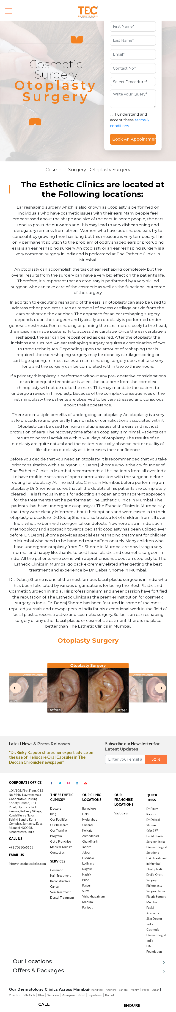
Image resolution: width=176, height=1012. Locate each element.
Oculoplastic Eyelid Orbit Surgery (154, 874)
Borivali (110, 995)
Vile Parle (29, 995)
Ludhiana (88, 863)
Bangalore (89, 808)
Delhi (85, 814)
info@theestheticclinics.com (27, 863)
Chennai (87, 825)
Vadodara (121, 813)
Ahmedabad (90, 836)
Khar (41, 995)
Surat (85, 891)
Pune (85, 880)
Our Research (59, 825)
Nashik (86, 874)
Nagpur (87, 869)
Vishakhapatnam (93, 896)
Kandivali (97, 989)
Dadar (155, 989)
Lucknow (88, 858)
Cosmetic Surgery (66, 169)
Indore (86, 847)
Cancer (55, 886)
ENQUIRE (132, 1005)
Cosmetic (56, 870)
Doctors (55, 808)
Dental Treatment (62, 897)
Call (44, 1004)
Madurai (88, 902)
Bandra (123, 989)
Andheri (111, 989)
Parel (145, 989)
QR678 (152, 830)
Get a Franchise (60, 841)
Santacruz (53, 995)
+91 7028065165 (21, 847)
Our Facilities (59, 819)
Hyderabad (89, 819)
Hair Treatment (60, 875)
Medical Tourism (61, 847)
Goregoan (68, 995)
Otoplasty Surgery (110, 169)
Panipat (87, 907)
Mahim (135, 989)
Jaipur (86, 852)
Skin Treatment (60, 892)
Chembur (15, 995)
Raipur (86, 885)
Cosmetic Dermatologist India (156, 935)
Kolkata (87, 830)
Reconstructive (60, 881)
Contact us (57, 852)
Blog (53, 814)
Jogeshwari (95, 995)
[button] (15, 688)
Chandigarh (90, 841)
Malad (81, 995)
